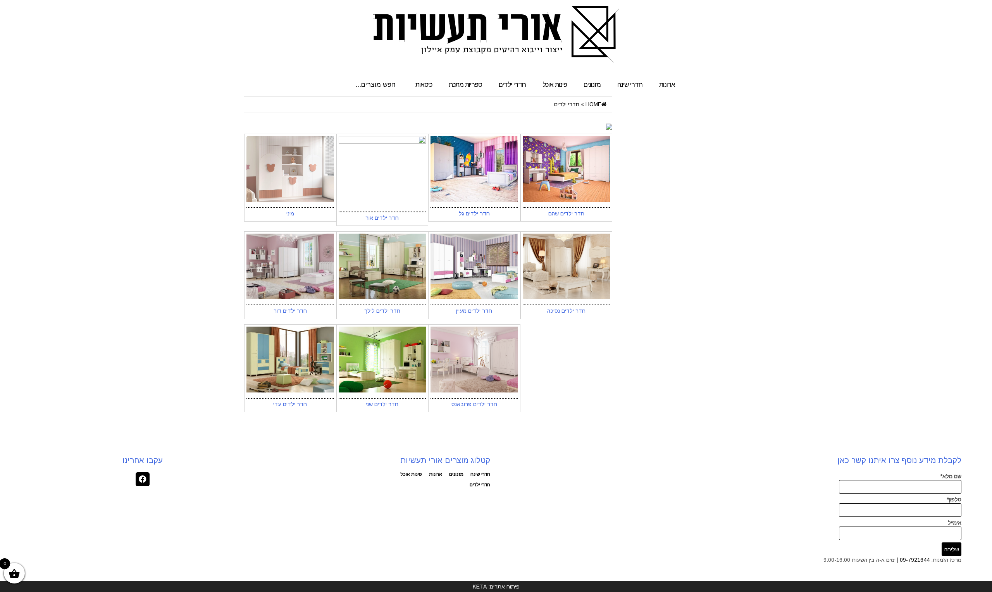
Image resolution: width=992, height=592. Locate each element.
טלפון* (954, 499)
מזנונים (592, 84)
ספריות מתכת (465, 84)
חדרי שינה (629, 84)
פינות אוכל (554, 84)
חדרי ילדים (512, 84)
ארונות (667, 84)
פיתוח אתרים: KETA (496, 586)
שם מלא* (950, 476)
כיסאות (423, 84)
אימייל (954, 523)
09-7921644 (915, 560)
